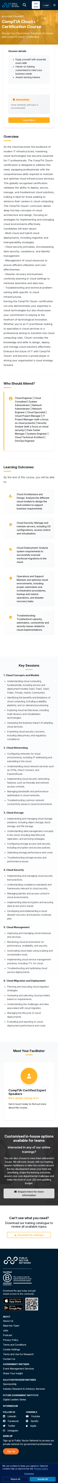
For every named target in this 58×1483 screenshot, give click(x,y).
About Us (8, 1320)
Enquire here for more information (31, 1193)
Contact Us (9, 1358)
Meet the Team (11, 1325)
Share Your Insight (13, 1373)
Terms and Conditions (14, 1344)
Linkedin (11, 1416)
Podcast (7, 1335)
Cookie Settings (11, 1349)
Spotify (35, 1421)
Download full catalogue (31, 1235)
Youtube (35, 1416)
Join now (36, 5)
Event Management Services (18, 1368)
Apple (33, 1425)
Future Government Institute (20, 1395)
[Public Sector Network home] (11, 5)
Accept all (43, 1479)
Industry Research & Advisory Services (24, 1388)
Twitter (11, 1425)
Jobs (5, 1330)
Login (46, 5)
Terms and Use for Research (18, 1354)
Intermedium (10, 1406)
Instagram (12, 1430)
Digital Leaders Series (14, 1399)
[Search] (24, 5)
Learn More (29, 120)
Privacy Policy (10, 1339)
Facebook (13, 1421)
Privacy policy (41, 1469)
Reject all (15, 1479)
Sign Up (11, 1451)
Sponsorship (10, 1384)
